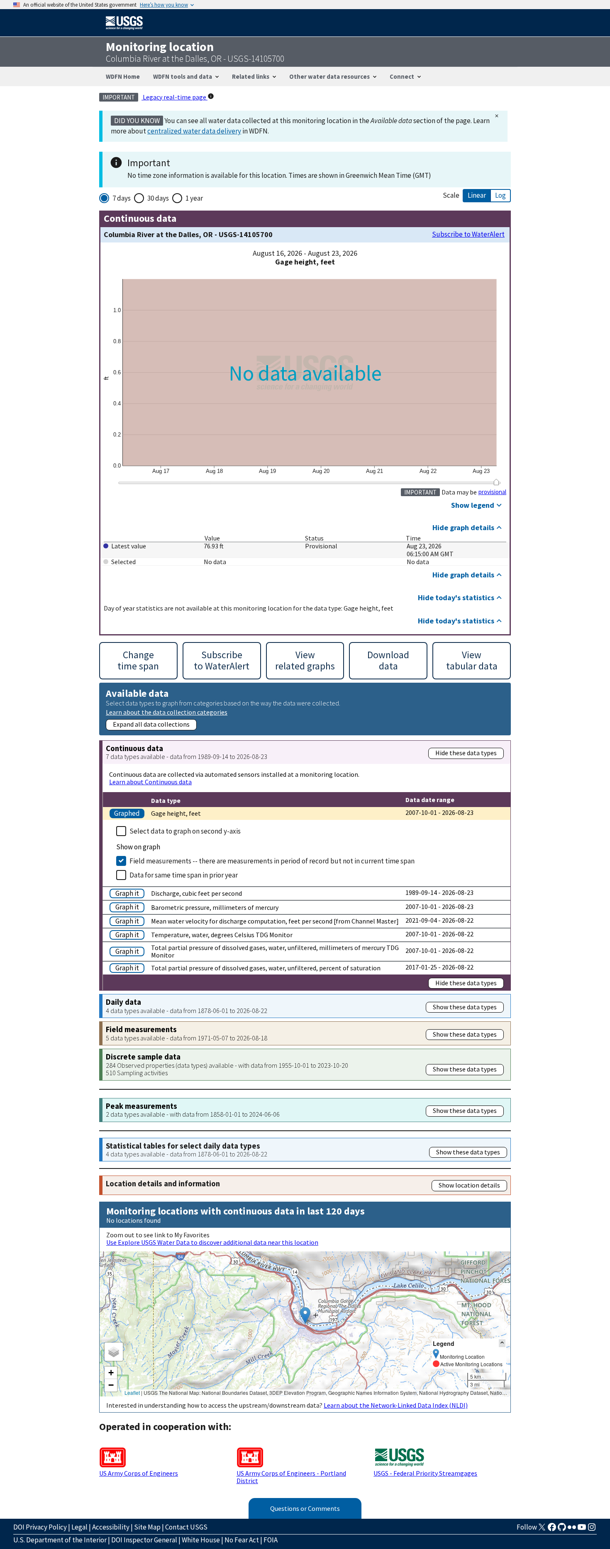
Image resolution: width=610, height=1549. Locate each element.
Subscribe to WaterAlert (468, 234)
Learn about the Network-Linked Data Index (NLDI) (396, 1405)
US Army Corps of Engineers (138, 1473)
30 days (158, 198)
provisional (492, 492)
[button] (305, 1315)
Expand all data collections (151, 724)
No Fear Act (241, 1539)
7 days (121, 198)
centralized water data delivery (194, 131)
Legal (79, 1527)
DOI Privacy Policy (40, 1527)
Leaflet (132, 1392)
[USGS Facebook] (552, 1529)
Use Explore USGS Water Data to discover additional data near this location (212, 1242)
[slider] (496, 482)
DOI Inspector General (144, 1539)
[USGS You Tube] (582, 1529)
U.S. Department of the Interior (60, 1539)
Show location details (469, 1185)
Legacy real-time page (174, 97)
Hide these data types (466, 753)
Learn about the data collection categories (166, 712)
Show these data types (465, 1007)
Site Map (147, 1527)
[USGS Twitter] (542, 1529)
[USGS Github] (562, 1529)
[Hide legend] (502, 1343)
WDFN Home (123, 76)
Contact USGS (186, 1527)
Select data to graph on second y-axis (185, 831)
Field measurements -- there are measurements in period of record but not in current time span (272, 860)
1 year (194, 198)
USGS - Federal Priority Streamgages (425, 1473)
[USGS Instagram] (592, 1529)
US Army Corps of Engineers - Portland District (291, 1477)
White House (201, 1539)
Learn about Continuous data (150, 782)
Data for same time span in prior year (183, 875)
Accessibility (110, 1527)
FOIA (271, 1539)
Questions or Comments (305, 1508)
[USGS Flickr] (572, 1529)
